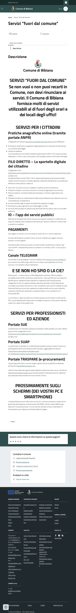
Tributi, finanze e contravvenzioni (45, 518)
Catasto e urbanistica (30, 517)
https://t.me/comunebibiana (55, 259)
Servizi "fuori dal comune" (30, 537)
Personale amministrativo (14, 518)
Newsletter (58, 538)
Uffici (9, 525)
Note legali (42, 539)
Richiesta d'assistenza (45, 564)
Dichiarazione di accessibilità (45, 543)
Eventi (57, 523)
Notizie (57, 505)
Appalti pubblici (28, 511)
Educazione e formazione (30, 521)
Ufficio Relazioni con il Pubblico (14, 570)
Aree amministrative (14, 505)
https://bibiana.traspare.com (25, 366)
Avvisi (56, 508)
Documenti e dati (13, 508)
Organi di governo (13, 514)
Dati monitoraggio (13, 605)
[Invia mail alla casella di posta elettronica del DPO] (14, 592)
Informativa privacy (45, 536)
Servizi (30, 605)
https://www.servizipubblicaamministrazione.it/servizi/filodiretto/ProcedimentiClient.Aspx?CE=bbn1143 (39, 174)
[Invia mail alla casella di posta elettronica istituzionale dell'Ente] (14, 556)
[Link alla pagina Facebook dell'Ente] (56, 535)
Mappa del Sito (58, 605)
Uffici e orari (11, 575)
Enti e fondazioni (13, 511)
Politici (10, 522)
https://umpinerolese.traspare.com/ (20, 373)
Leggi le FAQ (43, 552)
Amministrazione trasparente (45, 548)
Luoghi (57, 520)
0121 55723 (12, 547)
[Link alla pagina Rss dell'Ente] (62, 535)
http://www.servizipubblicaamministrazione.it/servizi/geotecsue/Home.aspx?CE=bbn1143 (34, 335)
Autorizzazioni (28, 514)
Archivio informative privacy (30, 543)
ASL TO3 (26, 560)
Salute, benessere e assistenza (45, 512)
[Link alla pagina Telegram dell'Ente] (59, 535)
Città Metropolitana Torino (30, 555)
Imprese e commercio (45, 505)
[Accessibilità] (5, 607)
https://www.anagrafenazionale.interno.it (39, 141)
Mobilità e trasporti (45, 508)
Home (10, 17)
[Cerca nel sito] (65, 9)
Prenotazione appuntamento (45, 560)
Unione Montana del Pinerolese (30, 549)
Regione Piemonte (13, 2)
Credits (43, 605)
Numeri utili (11, 578)
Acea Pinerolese (28, 563)
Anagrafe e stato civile (30, 506)
